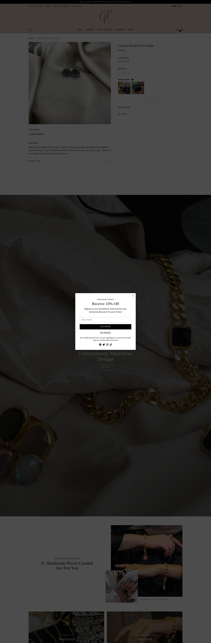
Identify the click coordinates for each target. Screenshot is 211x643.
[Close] (133, 295)
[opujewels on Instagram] (107, 345)
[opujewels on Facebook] (100, 345)
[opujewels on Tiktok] (110, 345)
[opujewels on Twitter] (103, 345)
